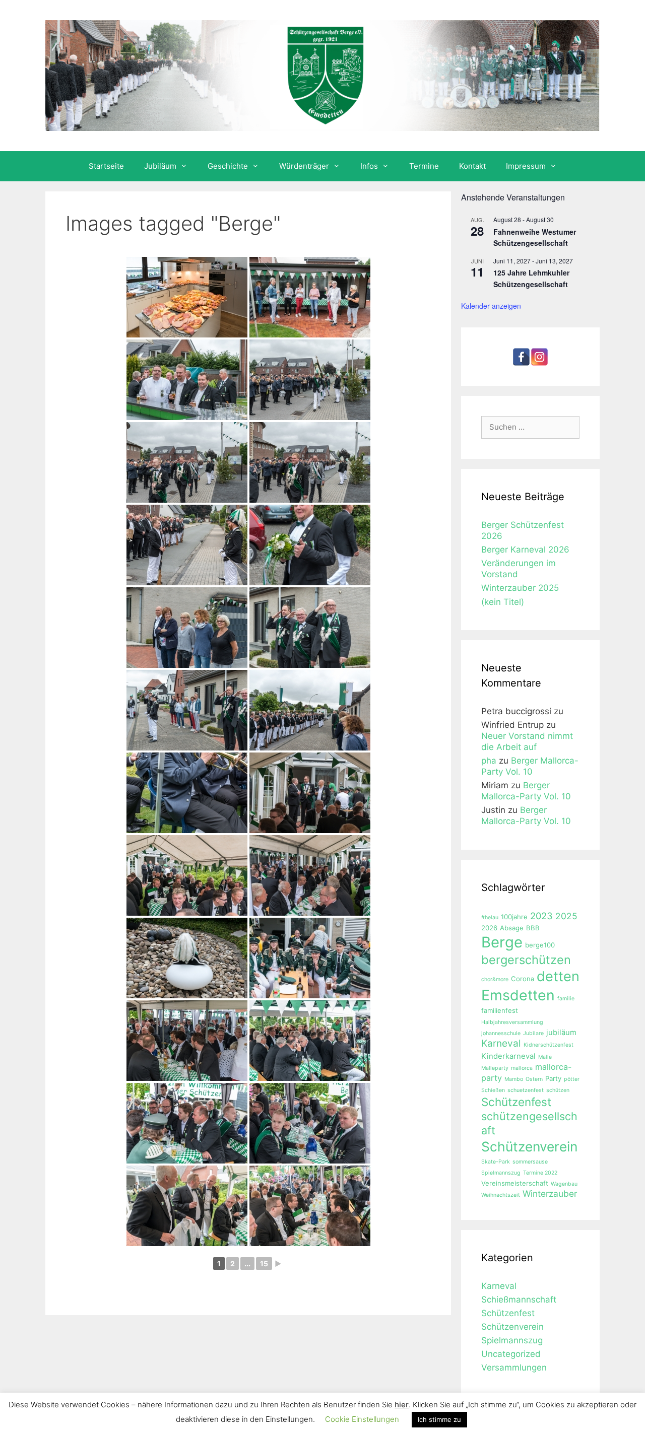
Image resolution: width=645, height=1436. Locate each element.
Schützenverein (529, 1146)
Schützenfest (516, 1102)
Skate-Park (495, 1161)
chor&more (494, 979)
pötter (571, 1079)
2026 (489, 928)
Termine (424, 166)
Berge (502, 942)
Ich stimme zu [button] (439, 1419)
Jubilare (533, 1033)
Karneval (501, 1043)
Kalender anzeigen (491, 306)
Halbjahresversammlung (512, 1022)
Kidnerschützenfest (548, 1045)
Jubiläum (160, 166)
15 (264, 1263)
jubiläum (561, 1032)
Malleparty (494, 1068)
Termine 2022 (540, 1173)
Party (553, 1078)
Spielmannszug (501, 1173)
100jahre (514, 917)
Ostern (534, 1079)
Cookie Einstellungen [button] (362, 1419)
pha (488, 761)
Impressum (526, 166)
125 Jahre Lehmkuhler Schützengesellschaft (531, 278)
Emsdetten (518, 995)
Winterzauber (550, 1193)
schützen (557, 1090)
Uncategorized (511, 1354)
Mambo (513, 1079)
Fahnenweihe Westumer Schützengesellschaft (534, 237)
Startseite (106, 166)
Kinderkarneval (508, 1056)
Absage (512, 928)
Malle (545, 1057)
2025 (566, 916)
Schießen (493, 1090)
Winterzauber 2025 (520, 588)
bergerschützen (526, 959)
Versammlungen (514, 1367)
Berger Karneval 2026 (525, 549)
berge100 (540, 945)
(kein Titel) (502, 602)
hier (402, 1404)
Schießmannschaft (518, 1299)
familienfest (499, 1010)
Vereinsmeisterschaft (514, 1183)
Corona (522, 979)
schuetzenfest (525, 1090)
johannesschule (501, 1033)
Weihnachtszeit (500, 1195)
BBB (533, 928)
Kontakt (472, 166)
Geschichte (228, 166)
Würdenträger (304, 166)
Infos (369, 166)
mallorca (522, 1068)
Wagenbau (564, 1184)
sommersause (530, 1161)
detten (558, 976)
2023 (541, 915)
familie (565, 998)
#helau (489, 917)
